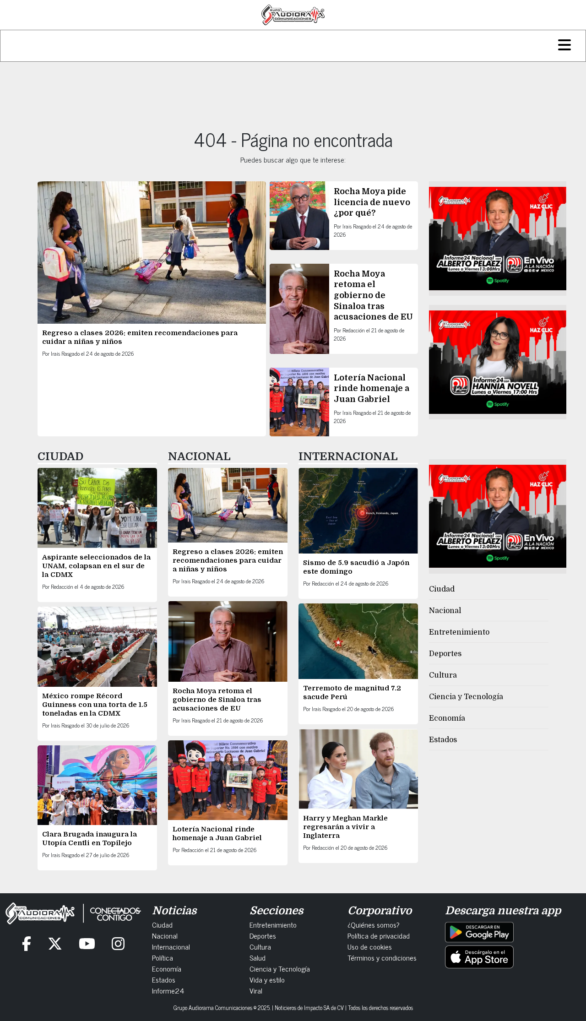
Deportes (445, 654)
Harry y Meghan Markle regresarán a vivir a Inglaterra (345, 827)
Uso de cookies (369, 946)
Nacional (445, 611)
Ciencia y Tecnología (466, 697)
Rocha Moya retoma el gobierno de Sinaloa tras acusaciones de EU (373, 295)
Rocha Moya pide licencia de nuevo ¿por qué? (372, 202)
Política (162, 957)
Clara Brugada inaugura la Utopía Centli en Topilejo (89, 838)
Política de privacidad (378, 935)
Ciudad (442, 589)
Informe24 (168, 990)
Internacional (171, 946)
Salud (258, 957)
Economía (447, 718)
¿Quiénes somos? (373, 924)
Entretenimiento (459, 632)
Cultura (443, 675)
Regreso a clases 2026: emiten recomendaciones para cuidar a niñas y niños (228, 560)
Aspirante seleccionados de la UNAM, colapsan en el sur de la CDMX (96, 566)
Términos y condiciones (382, 957)
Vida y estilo (267, 979)
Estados (443, 740)
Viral (256, 990)
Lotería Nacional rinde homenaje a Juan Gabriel (371, 388)
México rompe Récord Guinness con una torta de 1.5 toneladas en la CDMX (94, 704)
